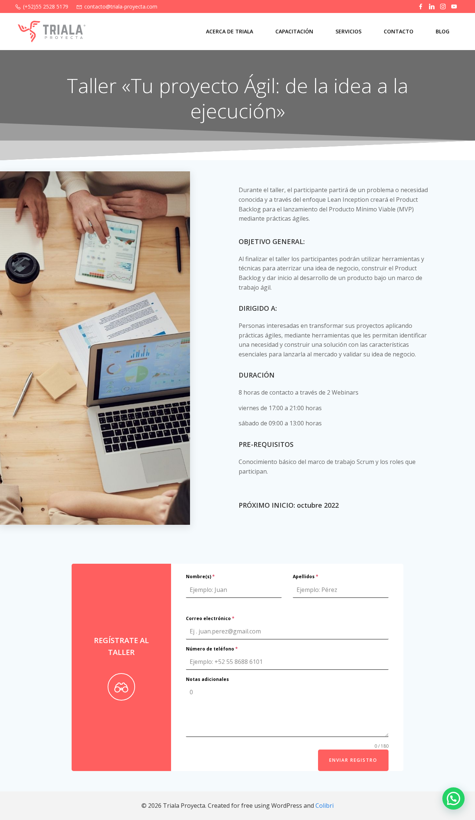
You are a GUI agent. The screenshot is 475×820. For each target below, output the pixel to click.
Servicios (348, 31)
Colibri (324, 805)
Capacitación (294, 31)
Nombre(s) (200, 576)
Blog (442, 31)
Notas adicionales (207, 679)
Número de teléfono (212, 649)
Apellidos (305, 576)
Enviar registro (353, 760)
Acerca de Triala (229, 31)
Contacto (398, 31)
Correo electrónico (210, 618)
